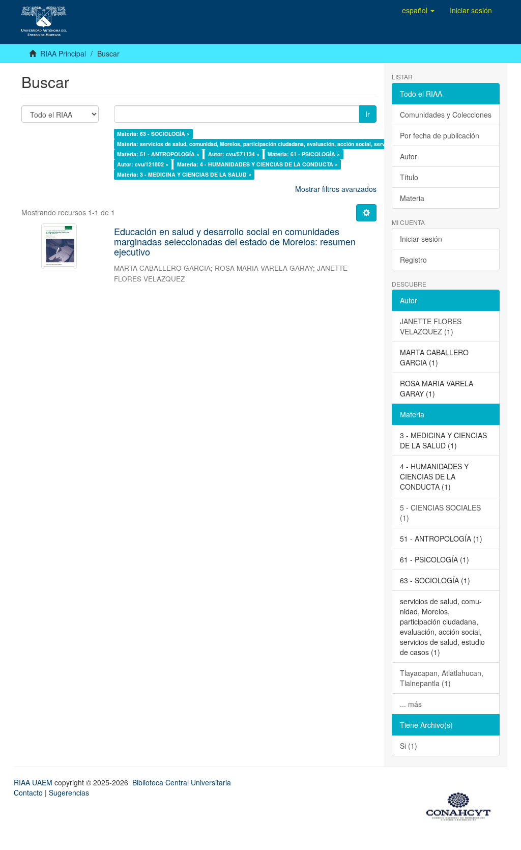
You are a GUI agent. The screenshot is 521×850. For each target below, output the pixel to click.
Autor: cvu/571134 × (233, 154)
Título (409, 177)
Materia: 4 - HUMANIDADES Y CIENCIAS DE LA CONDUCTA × (257, 164)
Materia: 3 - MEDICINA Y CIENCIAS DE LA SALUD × (184, 174)
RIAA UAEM (34, 782)
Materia (412, 198)
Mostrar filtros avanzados (336, 189)
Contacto (28, 792)
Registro (413, 259)
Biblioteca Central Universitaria (181, 782)
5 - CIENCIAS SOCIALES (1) (440, 512)
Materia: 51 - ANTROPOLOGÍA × (158, 154)
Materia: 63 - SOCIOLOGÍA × (153, 133)
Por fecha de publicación (439, 135)
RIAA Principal (63, 53)
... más (411, 704)
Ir (367, 114)
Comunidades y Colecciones (445, 114)
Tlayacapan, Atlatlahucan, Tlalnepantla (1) (441, 678)
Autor (408, 156)
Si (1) (408, 746)
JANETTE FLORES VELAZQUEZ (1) (430, 326)
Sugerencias (69, 792)
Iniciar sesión (421, 239)
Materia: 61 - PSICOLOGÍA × (304, 154)
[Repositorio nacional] (461, 805)
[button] (418, 10)
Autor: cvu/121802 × (142, 164)
